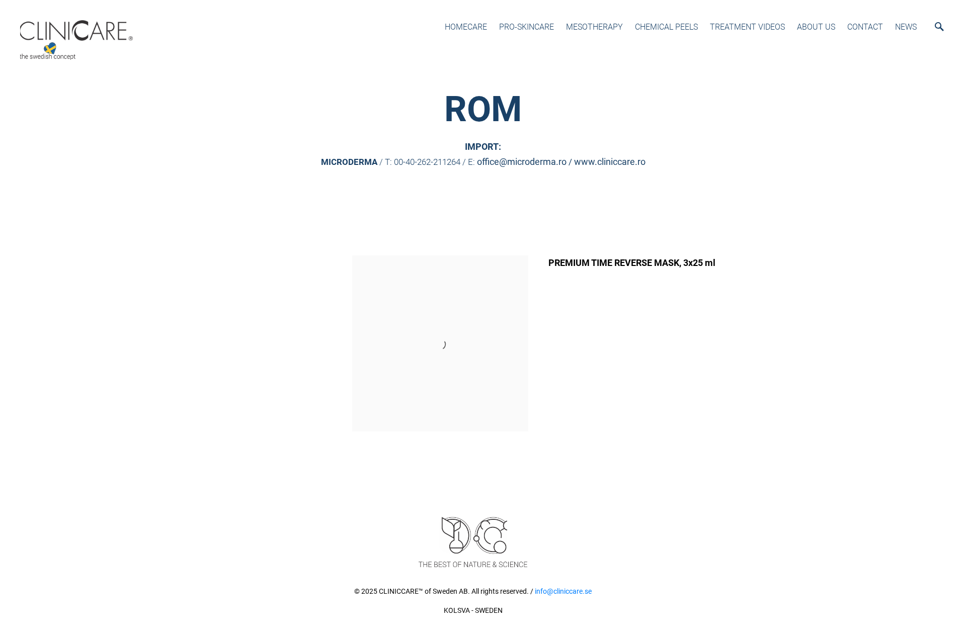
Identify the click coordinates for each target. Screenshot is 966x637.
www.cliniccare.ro (610, 161)
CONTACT (865, 27)
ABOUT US (816, 27)
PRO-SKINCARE (526, 27)
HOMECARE (466, 27)
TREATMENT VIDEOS (747, 27)
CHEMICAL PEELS (666, 27)
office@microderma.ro (522, 161)
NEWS (906, 27)
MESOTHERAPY (594, 27)
